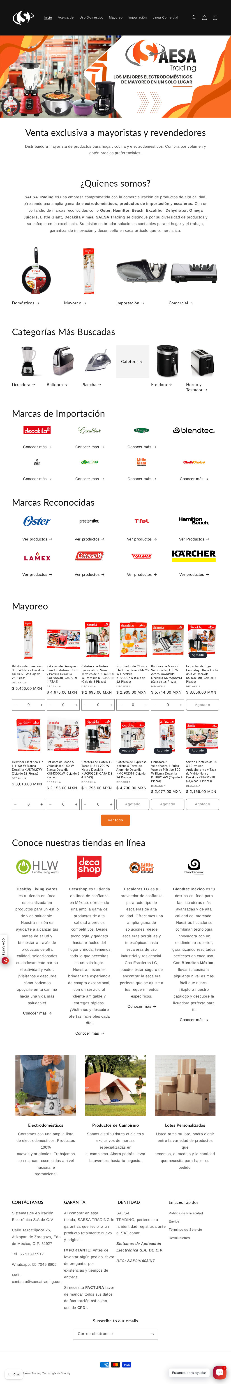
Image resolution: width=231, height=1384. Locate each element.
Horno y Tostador (194, 387)
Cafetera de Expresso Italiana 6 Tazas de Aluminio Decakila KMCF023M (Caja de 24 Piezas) (131, 769)
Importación (127, 302)
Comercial (178, 302)
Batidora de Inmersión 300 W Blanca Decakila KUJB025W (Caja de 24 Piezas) (28, 672)
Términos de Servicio (185, 1229)
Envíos (174, 1221)
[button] (194, 17)
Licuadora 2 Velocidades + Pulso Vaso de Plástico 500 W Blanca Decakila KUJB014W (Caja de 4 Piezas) (166, 771)
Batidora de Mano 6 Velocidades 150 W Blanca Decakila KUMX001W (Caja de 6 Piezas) (63, 769)
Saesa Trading (32, 1373)
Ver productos (34, 539)
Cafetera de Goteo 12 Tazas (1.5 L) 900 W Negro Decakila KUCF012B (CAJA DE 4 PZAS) (96, 769)
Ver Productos (191, 539)
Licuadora (21, 384)
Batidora (55, 384)
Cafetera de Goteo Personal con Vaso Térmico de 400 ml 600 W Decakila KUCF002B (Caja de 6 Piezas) (97, 673)
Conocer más (35, 447)
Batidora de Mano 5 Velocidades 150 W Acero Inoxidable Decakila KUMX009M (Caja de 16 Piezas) (166, 673)
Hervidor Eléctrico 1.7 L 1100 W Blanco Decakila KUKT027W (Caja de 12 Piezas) (27, 767)
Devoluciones (179, 1238)
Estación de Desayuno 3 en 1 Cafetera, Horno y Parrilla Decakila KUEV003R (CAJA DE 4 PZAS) (63, 673)
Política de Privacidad (186, 1213)
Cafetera (129, 361)
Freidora (159, 384)
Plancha (88, 384)
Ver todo (115, 820)
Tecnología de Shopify (56, 1373)
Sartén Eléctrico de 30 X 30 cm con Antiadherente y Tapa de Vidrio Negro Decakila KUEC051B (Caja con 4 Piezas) (201, 771)
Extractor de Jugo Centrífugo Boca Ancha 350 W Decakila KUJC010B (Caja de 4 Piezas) (202, 673)
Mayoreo (72, 302)
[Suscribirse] (153, 1333)
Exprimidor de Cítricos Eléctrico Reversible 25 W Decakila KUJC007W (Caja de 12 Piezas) (132, 673)
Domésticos (23, 302)
